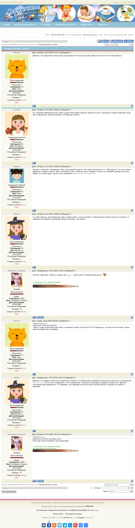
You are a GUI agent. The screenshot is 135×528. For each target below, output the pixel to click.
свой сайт (89, 518)
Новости (44, 503)
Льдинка (16, 166)
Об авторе (35, 503)
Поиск (130, 35)
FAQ (100, 35)
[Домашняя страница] (40, 317)
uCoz (75, 518)
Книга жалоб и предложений (115, 35)
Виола (16, 214)
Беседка (27, 44)
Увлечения (72, 503)
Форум (80, 503)
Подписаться (98, 503)
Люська (16, 53)
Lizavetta (16, 110)
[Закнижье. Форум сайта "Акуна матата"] (23, 21)
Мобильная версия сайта (52, 518)
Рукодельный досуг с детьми (48, 44)
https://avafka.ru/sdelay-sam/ (84, 173)
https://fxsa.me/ (39, 383)
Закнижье (4, 44)
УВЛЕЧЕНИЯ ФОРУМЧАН (16, 44)
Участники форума (73, 35)
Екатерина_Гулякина (16, 271)
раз (24, 100)
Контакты (88, 503)
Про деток (34, 44)
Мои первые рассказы (57, 503)
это (69, 275)
